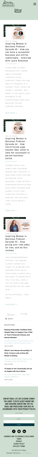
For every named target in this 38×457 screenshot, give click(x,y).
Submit (19, 424)
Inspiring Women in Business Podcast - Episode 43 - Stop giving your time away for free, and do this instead (17, 243)
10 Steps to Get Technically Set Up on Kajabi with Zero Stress (18, 370)
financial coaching (10, 359)
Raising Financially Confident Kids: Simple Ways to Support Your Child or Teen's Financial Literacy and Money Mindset (18, 333)
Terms (19, 439)
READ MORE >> (11, 113)
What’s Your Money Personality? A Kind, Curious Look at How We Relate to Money (18, 353)
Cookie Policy (19, 443)
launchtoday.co (26, 453)
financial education (10, 340)
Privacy (19, 441)
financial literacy (22, 340)
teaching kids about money (22, 343)
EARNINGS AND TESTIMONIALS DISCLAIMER (19, 436)
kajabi (23, 374)
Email (19, 419)
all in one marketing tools (12, 374)
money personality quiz (19, 361)
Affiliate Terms (19, 446)
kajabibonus (14, 376)
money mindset (22, 359)
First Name (19, 413)
